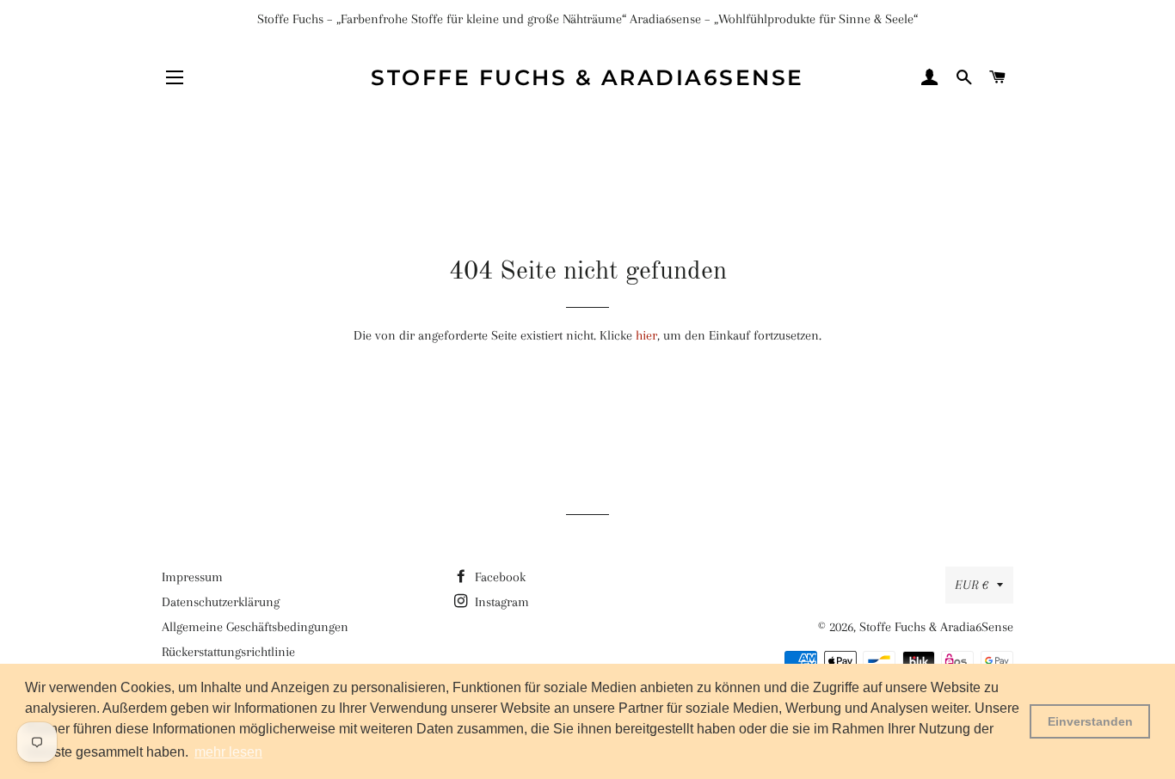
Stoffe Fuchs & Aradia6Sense (587, 77)
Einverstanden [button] (1090, 721)
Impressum (192, 577)
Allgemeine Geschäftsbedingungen (255, 627)
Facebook (498, 577)
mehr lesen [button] (228, 752)
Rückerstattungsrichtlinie (228, 651)
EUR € (971, 584)
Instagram (500, 602)
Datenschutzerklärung (221, 602)
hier (646, 335)
